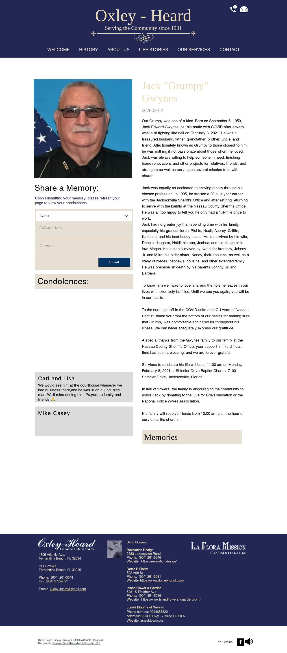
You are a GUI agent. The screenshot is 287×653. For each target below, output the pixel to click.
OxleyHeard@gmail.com (68, 589)
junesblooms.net (152, 620)
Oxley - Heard (143, 15)
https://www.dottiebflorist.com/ (162, 580)
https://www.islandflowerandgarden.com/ (170, 599)
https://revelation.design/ (159, 561)
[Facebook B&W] (240, 642)
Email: (44, 589)
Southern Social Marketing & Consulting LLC (76, 643)
